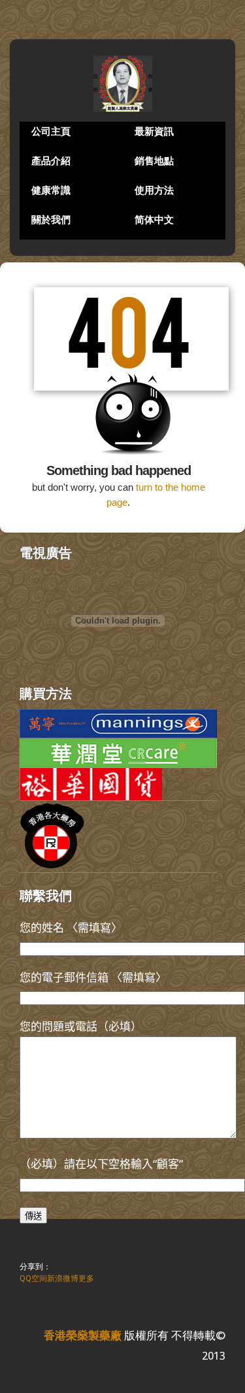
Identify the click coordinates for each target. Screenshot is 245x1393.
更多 (86, 1278)
